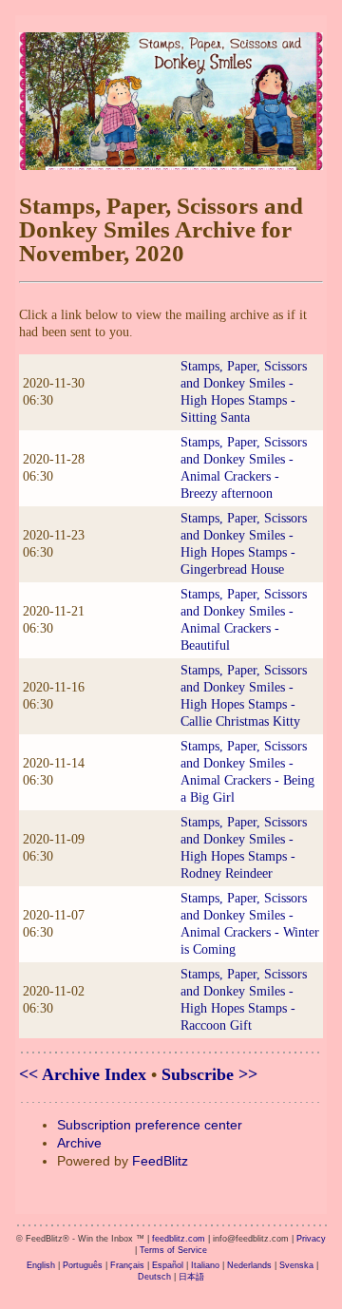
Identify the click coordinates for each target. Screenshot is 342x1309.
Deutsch (154, 1276)
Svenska (296, 1265)
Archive (79, 1142)
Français (127, 1265)
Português (83, 1265)
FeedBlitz (160, 1160)
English (41, 1265)
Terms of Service (173, 1250)
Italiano (205, 1265)
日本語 (191, 1276)
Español (167, 1265)
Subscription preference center (149, 1124)
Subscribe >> (209, 1074)
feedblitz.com (178, 1238)
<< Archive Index (82, 1074)
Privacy (311, 1238)
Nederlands (249, 1265)
